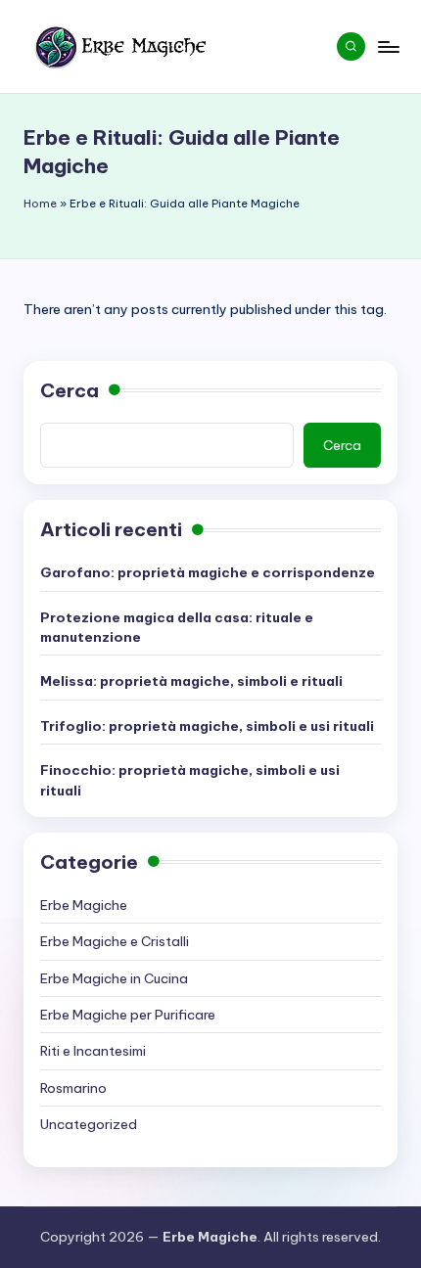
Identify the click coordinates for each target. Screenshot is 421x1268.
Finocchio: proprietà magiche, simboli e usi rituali (190, 779)
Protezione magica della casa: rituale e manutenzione (176, 627)
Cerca (69, 390)
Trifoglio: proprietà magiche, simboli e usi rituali (207, 726)
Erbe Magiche (83, 905)
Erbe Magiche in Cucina (114, 978)
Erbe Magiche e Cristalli (114, 941)
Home (40, 203)
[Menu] (388, 46)
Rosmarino (73, 1088)
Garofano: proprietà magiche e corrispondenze (207, 572)
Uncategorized (88, 1124)
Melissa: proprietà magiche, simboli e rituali (191, 681)
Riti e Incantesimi (93, 1051)
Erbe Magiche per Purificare (127, 1014)
